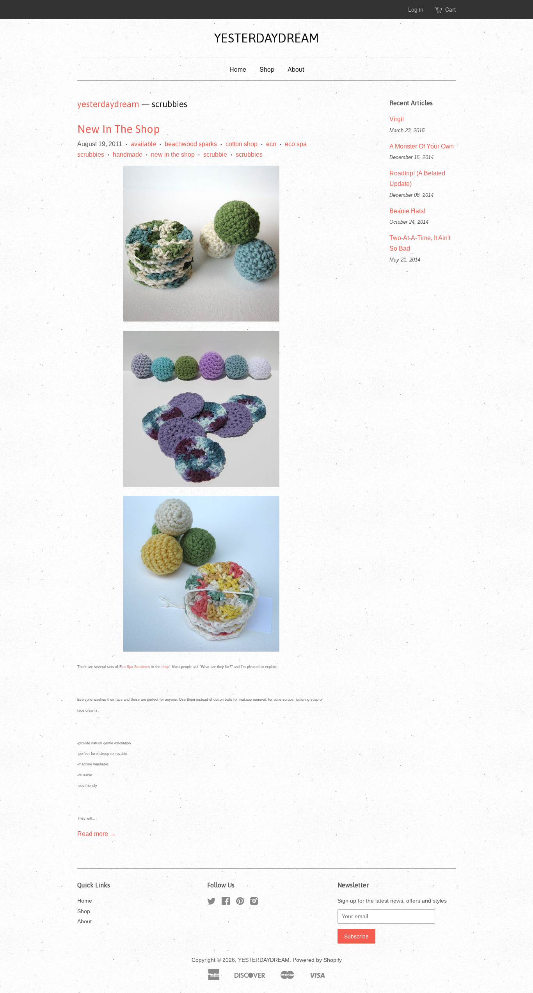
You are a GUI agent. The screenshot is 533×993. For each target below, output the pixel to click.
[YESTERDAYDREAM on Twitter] (211, 903)
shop (165, 667)
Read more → (96, 833)
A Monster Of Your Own (421, 146)
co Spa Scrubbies (136, 667)
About (296, 69)
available (143, 144)
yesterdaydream (108, 104)
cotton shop (242, 144)
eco (271, 144)
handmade (127, 154)
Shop (266, 69)
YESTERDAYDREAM (266, 38)
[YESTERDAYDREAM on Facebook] (225, 903)
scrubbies (249, 154)
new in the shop (173, 154)
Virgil (396, 119)
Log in (415, 9)
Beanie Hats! (407, 211)
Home (237, 69)
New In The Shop (118, 129)
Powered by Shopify (317, 960)
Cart (450, 9)
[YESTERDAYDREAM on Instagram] (254, 903)
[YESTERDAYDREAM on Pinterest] (240, 903)
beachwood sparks (191, 144)
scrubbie (215, 154)
